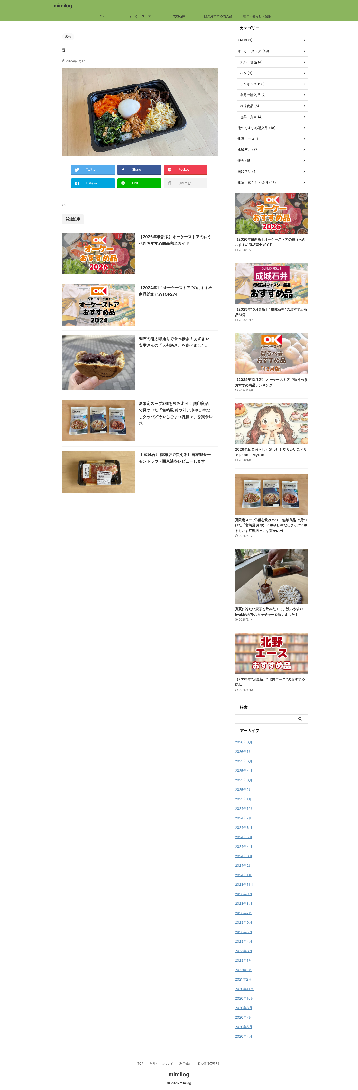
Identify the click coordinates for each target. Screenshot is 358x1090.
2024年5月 (243, 837)
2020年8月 (243, 1008)
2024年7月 (243, 818)
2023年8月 (243, 903)
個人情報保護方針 (209, 1063)
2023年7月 (243, 913)
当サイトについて (161, 1063)
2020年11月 (244, 989)
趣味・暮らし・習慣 (257, 16)
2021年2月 (243, 979)
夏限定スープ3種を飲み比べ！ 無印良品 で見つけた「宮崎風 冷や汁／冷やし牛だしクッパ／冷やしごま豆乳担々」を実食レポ (271, 525)
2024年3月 (243, 856)
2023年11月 (244, 884)
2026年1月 (243, 751)
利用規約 (185, 1063)
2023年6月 (243, 922)
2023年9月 (243, 894)
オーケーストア (140, 16)
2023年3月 (243, 951)
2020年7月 (243, 1017)
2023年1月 (243, 960)
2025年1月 (243, 799)
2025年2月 (243, 789)
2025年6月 (243, 761)
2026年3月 (243, 742)
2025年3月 (243, 780)
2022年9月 (243, 970)
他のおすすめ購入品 (218, 16)
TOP (101, 16)
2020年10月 (244, 998)
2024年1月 (243, 875)
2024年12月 (244, 808)
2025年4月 (243, 770)
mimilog (63, 6)
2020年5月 (243, 1027)
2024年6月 (243, 827)
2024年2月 (243, 865)
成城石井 (179, 16)
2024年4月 (243, 846)
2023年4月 (243, 941)
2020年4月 (243, 1036)
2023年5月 (243, 932)
